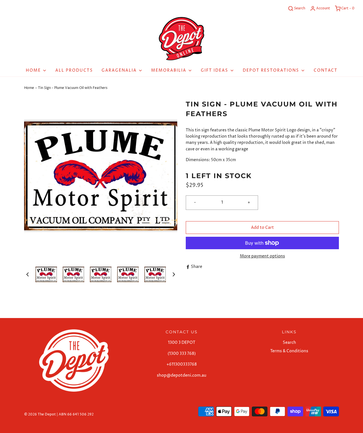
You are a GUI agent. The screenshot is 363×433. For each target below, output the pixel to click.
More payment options (262, 256)
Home (29, 88)
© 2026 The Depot (40, 414)
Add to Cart (262, 227)
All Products (74, 70)
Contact (325, 70)
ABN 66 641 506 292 (76, 414)
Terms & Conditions (289, 351)
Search (289, 342)
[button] (27, 274)
